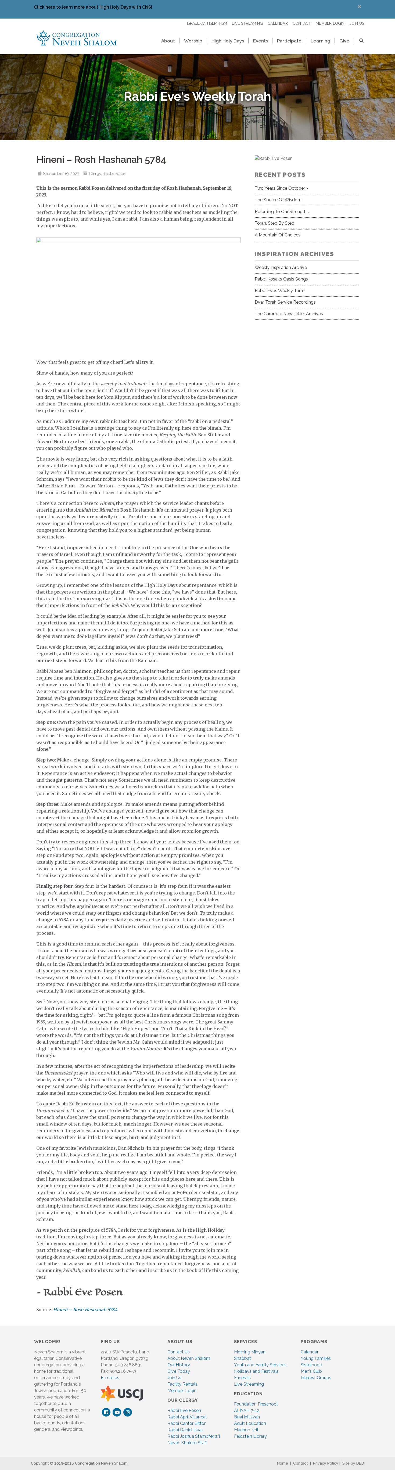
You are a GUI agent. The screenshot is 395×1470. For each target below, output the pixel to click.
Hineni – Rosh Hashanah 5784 (85, 1309)
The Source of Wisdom (278, 199)
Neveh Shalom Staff (187, 1442)
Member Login (181, 1390)
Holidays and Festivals (256, 1371)
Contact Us (178, 1351)
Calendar (309, 1351)
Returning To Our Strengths (282, 211)
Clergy (95, 173)
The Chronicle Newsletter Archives (289, 313)
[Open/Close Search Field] (359, 41)
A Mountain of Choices (277, 235)
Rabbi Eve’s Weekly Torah (280, 290)
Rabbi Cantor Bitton (187, 1423)
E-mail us (110, 1377)
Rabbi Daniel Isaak (185, 1429)
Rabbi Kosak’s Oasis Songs (281, 279)
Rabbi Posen (114, 173)
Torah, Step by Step (274, 223)
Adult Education (250, 1423)
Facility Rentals (182, 1384)
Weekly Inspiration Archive (281, 267)
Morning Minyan (249, 1351)
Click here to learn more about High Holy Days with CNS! (93, 7)
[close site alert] (359, 6)
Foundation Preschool (256, 1404)
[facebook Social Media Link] (106, 1412)
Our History (178, 1364)
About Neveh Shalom (188, 1358)
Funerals (242, 1377)
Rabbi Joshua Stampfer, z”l (193, 1436)
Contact (300, 1463)
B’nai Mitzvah (247, 1416)
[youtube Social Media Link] (117, 1412)
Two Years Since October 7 (281, 188)
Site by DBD (353, 1463)
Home (282, 1463)
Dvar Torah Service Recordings (285, 302)
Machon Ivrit (246, 1429)
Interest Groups (316, 1377)
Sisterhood (311, 1364)
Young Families (316, 1358)
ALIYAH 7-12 (246, 1410)
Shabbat (242, 1358)
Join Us (174, 1377)
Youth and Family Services (260, 1364)
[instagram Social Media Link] (128, 1412)
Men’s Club (311, 1371)
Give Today (178, 1371)
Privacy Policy (325, 1463)
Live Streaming (249, 1384)
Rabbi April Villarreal (187, 1416)
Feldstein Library (250, 1436)
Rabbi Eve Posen (184, 1410)
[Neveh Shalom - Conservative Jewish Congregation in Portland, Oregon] (76, 38)
